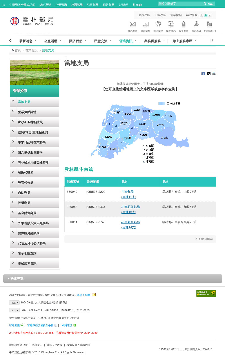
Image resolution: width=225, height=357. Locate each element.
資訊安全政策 (54, 344)
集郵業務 (171, 30)
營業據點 (176, 15)
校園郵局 (77, 4)
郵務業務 (133, 30)
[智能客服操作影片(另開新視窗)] (21, 325)
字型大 (209, 15)
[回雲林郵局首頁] (40, 20)
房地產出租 (210, 30)
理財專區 (196, 30)
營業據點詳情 (27, 112)
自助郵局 (24, 192)
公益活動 (50, 41)
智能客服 (14, 325)
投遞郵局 (24, 202)
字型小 (201, 15)
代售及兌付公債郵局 (32, 243)
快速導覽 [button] (16, 278)
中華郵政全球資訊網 (22, 4)
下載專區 (160, 15)
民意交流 (100, 41)
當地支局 (24, 101)
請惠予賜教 (83, 295)
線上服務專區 (182, 41)
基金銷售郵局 (27, 213)
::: (3, 4)
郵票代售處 (25, 182)
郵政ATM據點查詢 (30, 122)
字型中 (205, 15)
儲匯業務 (145, 30)
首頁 (18, 50)
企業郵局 (61, 4)
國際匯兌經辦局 (29, 233)
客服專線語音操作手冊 (40, 325)
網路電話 (67, 325)
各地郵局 (123, 4)
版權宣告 (37, 344)
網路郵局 (108, 4)
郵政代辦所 (25, 172)
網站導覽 (45, 4)
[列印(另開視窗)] (214, 74)
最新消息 (25, 41)
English (137, 4)
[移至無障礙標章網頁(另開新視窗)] (206, 293)
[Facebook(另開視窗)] (203, 74)
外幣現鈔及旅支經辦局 (33, 223)
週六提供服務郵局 (30, 152)
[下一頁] (211, 40)
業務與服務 (152, 41)
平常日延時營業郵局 (32, 142)
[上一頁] (10, 40)
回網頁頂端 (205, 238)
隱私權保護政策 (18, 344)
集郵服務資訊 (27, 263)
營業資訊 (125, 41)
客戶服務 (192, 15)
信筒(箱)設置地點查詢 (33, 132)
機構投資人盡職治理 (78, 344)
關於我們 (75, 41)
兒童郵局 (92, 4)
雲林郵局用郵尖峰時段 (33, 162)
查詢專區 (144, 15)
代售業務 (184, 30)
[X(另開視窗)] (208, 74)
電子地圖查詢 (27, 253)
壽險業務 (158, 30)
